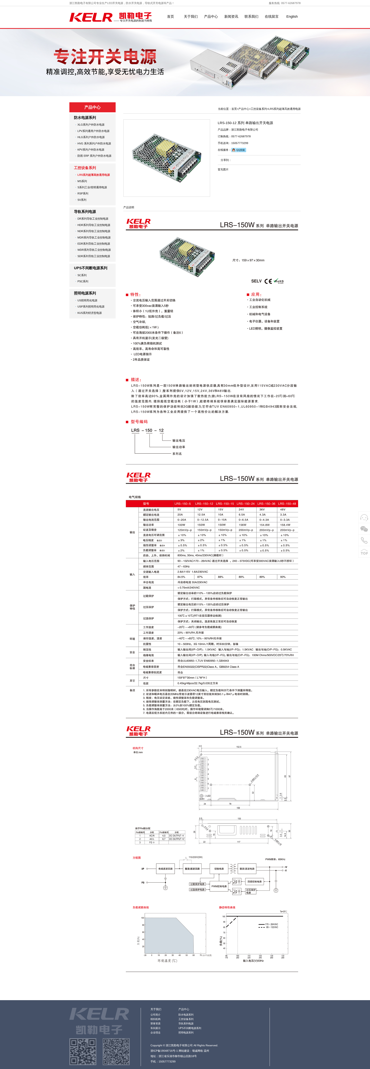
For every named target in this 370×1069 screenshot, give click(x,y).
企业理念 (156, 1032)
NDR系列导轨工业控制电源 (93, 231)
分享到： (226, 160)
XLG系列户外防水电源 (90, 124)
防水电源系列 (85, 118)
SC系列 (82, 275)
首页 (170, 16)
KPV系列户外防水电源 (90, 149)
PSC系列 (82, 281)
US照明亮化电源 (87, 300)
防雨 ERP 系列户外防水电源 (94, 155)
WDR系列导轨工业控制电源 (94, 249)
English (292, 16)
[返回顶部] (364, 552)
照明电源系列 (85, 293)
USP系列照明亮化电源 (90, 306)
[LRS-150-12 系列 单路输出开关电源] (167, 158)
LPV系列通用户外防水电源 (93, 130)
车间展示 (156, 1028)
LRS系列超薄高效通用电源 (93, 174)
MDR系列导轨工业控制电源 (94, 237)
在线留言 (272, 16)
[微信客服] (364, 529)
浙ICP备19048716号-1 (164, 1050)
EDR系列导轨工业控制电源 (93, 243)
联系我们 (251, 16)
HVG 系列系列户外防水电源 (94, 143)
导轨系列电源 (85, 212)
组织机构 (156, 1019)
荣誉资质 (156, 1023)
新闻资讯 (231, 16)
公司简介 (156, 1014)
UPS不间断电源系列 (90, 268)
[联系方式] (364, 540)
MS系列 (82, 181)
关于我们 (191, 16)
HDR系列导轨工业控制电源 (93, 225)
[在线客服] (364, 517)
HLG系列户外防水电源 (91, 137)
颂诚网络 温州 (200, 1050)
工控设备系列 (85, 168)
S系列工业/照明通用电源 (92, 187)
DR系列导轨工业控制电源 (92, 218)
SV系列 (81, 199)
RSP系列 (82, 193)
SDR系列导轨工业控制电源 (93, 256)
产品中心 (211, 16)
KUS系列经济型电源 (89, 312)
